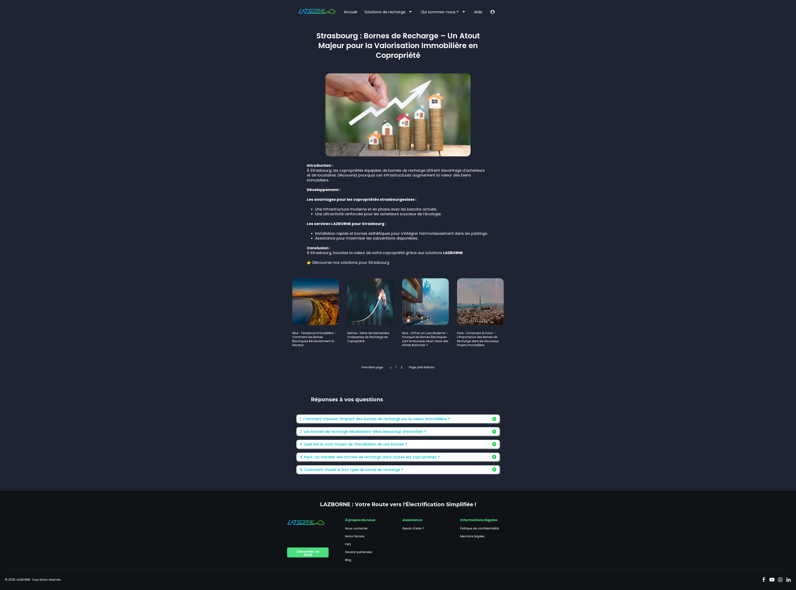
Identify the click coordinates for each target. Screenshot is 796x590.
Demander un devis (308, 553)
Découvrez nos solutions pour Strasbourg (350, 262)
